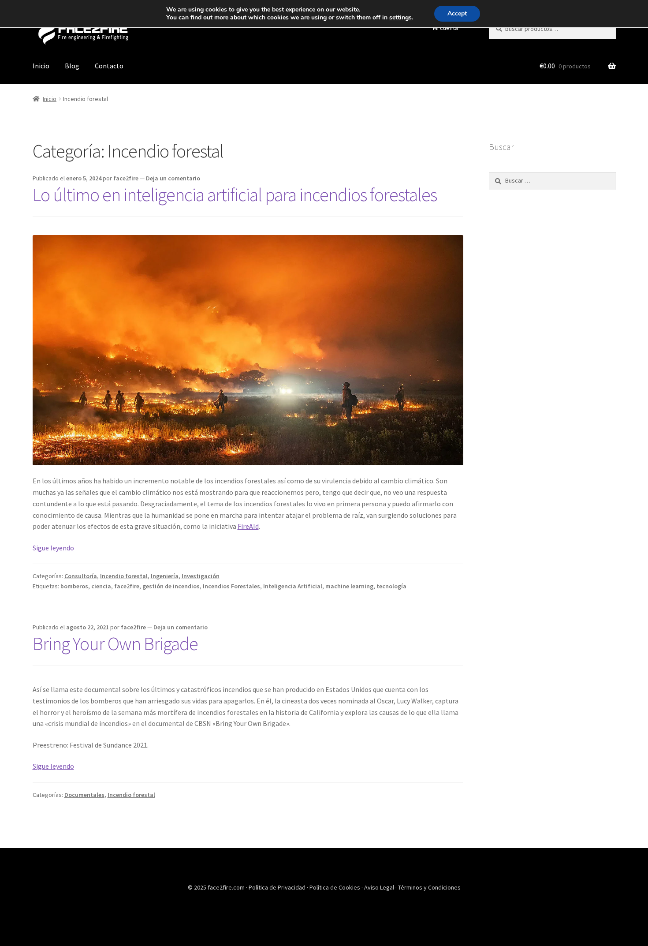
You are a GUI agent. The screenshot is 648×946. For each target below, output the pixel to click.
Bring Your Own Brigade (115, 643)
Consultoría (80, 576)
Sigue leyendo (53, 547)
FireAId (248, 526)
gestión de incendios (171, 586)
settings (400, 18)
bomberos (74, 586)
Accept (457, 13)
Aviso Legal (379, 887)
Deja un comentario (173, 178)
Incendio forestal (124, 576)
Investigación (201, 576)
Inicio (41, 65)
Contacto (109, 65)
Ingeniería (165, 576)
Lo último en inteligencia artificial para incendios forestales (235, 194)
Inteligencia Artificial (292, 586)
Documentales (84, 795)
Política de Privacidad (278, 887)
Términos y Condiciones (429, 887)
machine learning (349, 586)
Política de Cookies (335, 887)
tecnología (391, 586)
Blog (72, 65)
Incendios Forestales (231, 586)
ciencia (101, 586)
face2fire (125, 178)
